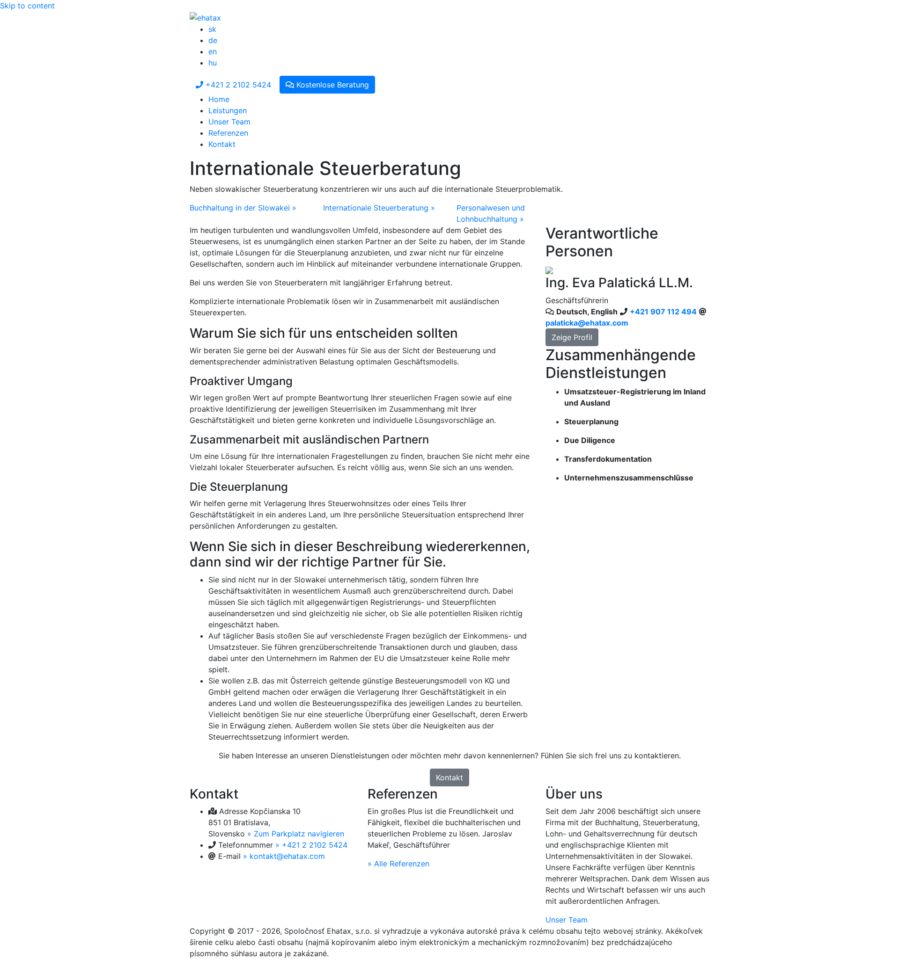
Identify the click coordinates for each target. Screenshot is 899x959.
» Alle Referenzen (398, 863)
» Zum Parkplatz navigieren (295, 833)
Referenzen (228, 133)
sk (212, 29)
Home (218, 99)
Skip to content (27, 5)
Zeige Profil (572, 337)
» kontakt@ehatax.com (284, 856)
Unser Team (229, 121)
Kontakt (222, 144)
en (212, 51)
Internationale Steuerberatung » (379, 207)
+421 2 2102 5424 (237, 84)
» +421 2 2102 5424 (311, 845)
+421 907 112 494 (663, 311)
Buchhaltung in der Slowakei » (243, 207)
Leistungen (227, 110)
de (212, 40)
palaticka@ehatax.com (586, 322)
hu (212, 62)
